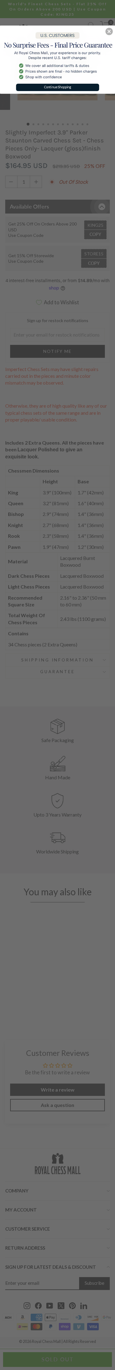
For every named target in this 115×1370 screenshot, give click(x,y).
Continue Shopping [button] (57, 87)
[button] (109, 31)
